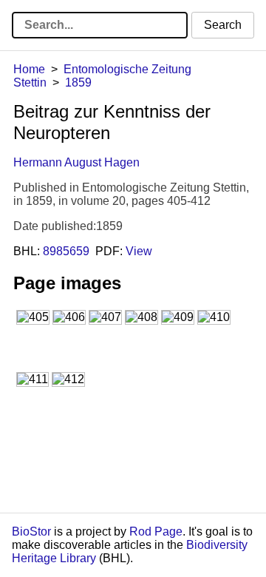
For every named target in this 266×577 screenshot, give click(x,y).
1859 (78, 82)
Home (29, 69)
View (139, 251)
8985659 (66, 251)
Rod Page (156, 531)
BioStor (31, 531)
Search (223, 24)
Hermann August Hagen (76, 162)
